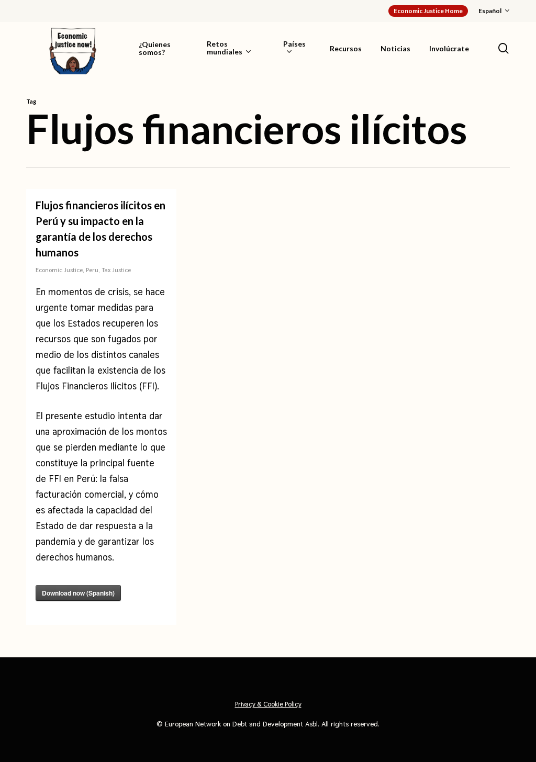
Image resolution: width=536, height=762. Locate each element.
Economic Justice (59, 270)
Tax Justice (116, 270)
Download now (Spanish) (78, 593)
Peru (92, 270)
